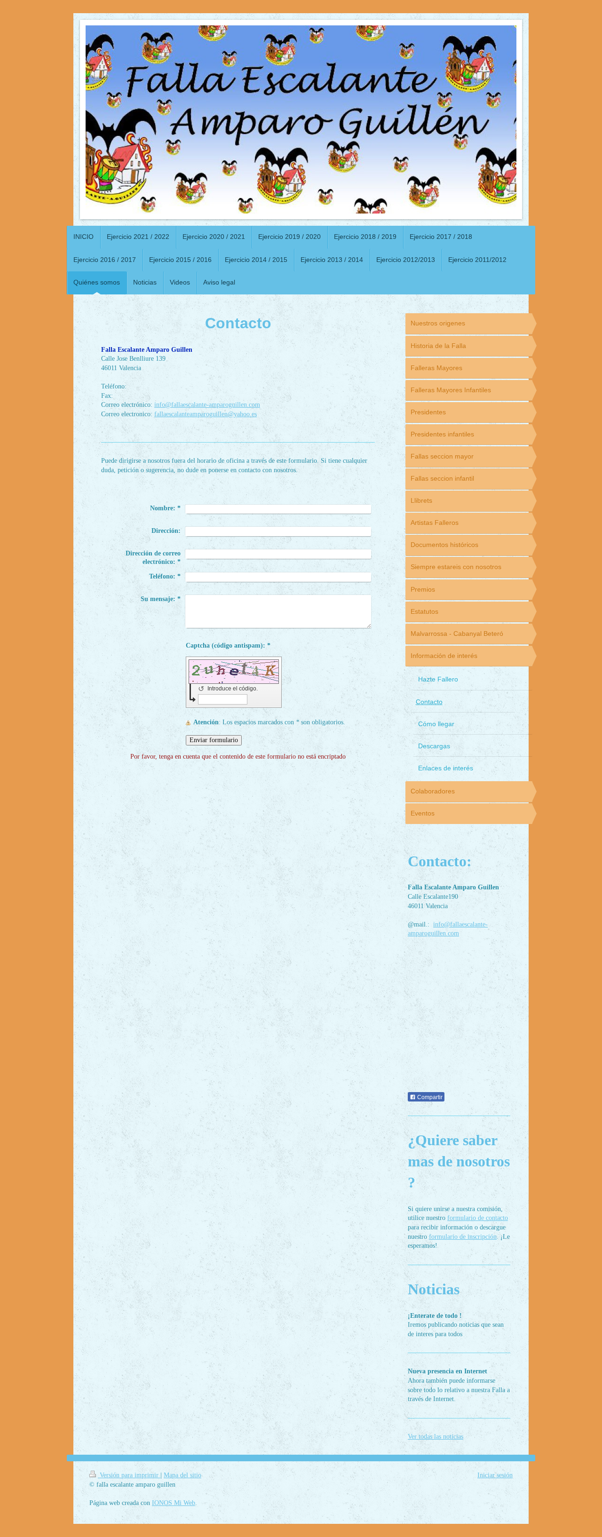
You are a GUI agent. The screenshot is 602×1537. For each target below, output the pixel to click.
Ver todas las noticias (435, 1436)
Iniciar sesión (495, 1475)
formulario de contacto (477, 1217)
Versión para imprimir (129, 1475)
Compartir (429, 1097)
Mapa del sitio (182, 1475)
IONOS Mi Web (173, 1502)
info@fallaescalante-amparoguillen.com (207, 404)
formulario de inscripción (463, 1236)
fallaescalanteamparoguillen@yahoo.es (205, 414)
